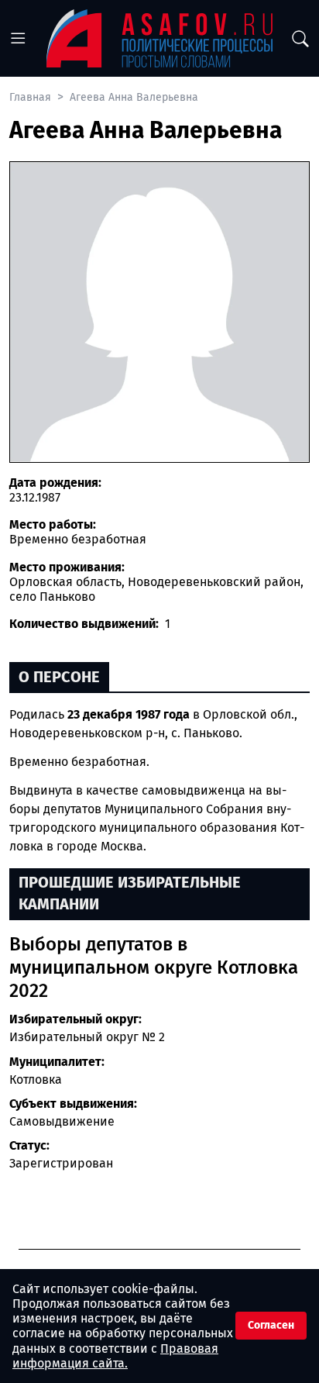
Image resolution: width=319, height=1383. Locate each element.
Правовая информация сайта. (115, 1356)
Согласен (271, 1325)
